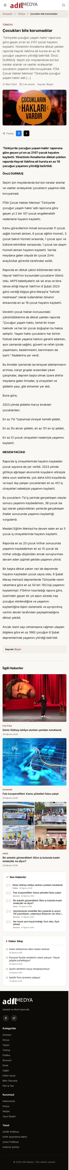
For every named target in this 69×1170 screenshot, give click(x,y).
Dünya (6, 1040)
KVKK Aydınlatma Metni (15, 1136)
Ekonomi (7, 1060)
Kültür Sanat (9, 1075)
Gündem (7, 1034)
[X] (14, 1018)
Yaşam (6, 1045)
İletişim (6, 1111)
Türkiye (21, 13)
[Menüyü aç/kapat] (5, 5)
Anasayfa (7, 13)
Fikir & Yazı (8, 1085)
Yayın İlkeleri (9, 1116)
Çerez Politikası (11, 1142)
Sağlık (6, 1070)
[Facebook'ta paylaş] (19, 133)
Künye (6, 1106)
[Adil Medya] (24, 5)
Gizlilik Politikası (11, 1131)
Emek (5, 1065)
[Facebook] (6, 1018)
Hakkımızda (9, 1101)
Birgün (17, 649)
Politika (6, 1055)
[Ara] (63, 5)
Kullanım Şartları (11, 1147)
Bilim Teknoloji (10, 1080)
